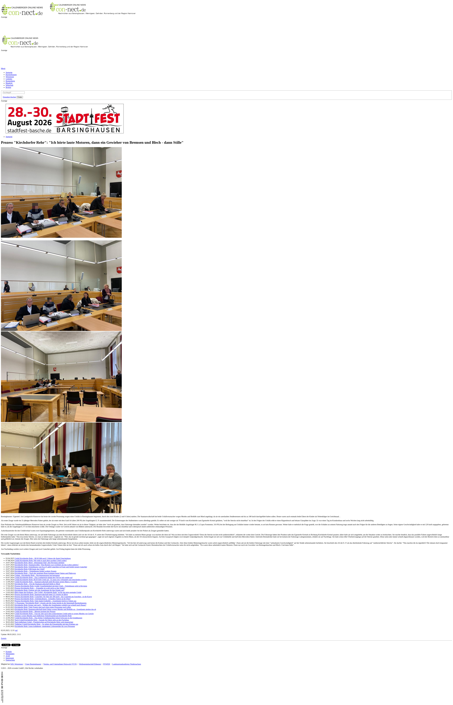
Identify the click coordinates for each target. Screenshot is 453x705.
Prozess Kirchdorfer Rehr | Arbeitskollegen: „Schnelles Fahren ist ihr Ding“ (43, 599)
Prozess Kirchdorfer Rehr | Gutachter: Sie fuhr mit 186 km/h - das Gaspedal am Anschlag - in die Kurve (53, 597)
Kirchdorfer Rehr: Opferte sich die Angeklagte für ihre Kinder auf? (39, 590)
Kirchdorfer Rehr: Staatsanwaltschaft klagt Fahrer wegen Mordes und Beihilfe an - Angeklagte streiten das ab (55, 609)
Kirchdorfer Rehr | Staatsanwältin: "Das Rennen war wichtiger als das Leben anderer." (47, 565)
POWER (106, 664)
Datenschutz (10, 660)
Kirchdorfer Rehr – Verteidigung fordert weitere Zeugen (35, 571)
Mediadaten (10, 654)
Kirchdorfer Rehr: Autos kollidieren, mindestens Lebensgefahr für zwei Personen (45, 626)
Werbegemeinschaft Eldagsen (90, 664)
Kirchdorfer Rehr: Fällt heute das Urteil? (30, 569)
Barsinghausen (11, 75)
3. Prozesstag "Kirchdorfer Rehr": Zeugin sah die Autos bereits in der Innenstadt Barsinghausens (50, 603)
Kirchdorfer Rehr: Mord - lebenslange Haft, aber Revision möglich (39, 563)
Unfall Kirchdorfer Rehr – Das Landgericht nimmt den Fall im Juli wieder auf (43, 578)
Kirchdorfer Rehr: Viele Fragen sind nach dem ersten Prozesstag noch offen (43, 607)
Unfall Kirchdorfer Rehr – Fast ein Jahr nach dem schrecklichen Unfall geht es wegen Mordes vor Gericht (54, 614)
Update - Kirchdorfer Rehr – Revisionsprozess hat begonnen (37, 575)
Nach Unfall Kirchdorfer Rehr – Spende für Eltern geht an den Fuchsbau (42, 620)
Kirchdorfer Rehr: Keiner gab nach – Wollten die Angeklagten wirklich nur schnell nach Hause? (50, 605)
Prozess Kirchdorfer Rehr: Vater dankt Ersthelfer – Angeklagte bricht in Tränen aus (45, 601)
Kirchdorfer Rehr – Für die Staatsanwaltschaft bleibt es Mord (37, 584)
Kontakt (9, 652)
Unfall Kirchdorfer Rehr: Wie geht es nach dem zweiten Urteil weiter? (41, 561)
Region (8, 87)
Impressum (10, 658)
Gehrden (9, 79)
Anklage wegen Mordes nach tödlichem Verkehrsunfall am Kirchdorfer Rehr (43, 616)
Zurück (3, 638)
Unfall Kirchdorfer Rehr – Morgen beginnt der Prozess (35, 611)
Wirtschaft (9, 85)
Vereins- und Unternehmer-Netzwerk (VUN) (60, 664)
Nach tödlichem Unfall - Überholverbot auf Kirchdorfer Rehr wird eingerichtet (44, 622)
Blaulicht (9, 83)
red (16, 630)
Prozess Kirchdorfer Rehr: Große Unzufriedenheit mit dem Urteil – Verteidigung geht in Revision (51, 586)
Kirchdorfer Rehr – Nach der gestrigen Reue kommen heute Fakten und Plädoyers (45, 573)
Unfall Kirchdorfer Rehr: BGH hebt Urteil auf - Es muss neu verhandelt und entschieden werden (51, 580)
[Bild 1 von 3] (61, 330)
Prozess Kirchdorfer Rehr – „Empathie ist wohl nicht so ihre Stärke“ (40, 588)
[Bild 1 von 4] (61, 237)
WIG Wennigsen (16, 664)
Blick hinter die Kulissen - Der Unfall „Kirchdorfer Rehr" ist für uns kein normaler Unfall (48, 592)
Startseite (9, 73)
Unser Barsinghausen (33, 664)
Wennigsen (10, 77)
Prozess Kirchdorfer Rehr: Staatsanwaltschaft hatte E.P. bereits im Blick (41, 594)
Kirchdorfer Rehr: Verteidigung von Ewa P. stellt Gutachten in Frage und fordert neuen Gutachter (51, 567)
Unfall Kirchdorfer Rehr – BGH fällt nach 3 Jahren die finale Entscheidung (43, 558)
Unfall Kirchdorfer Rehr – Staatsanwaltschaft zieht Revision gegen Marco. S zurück (46, 582)
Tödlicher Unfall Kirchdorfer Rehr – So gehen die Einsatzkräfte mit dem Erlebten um (46, 624)
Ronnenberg (10, 81)
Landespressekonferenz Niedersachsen (126, 664)
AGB (8, 656)
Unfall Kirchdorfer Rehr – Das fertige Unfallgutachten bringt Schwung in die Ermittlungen (48, 618)
